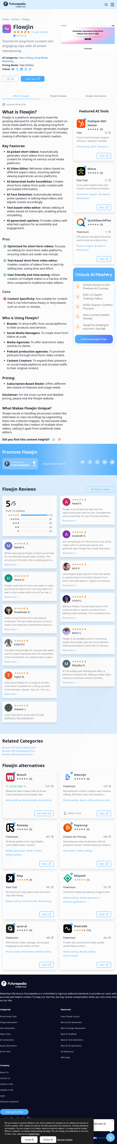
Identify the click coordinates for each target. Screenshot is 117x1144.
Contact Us (5, 1078)
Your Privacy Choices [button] (106, 1138)
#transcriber (103, 800)
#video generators (16, 850)
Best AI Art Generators (71, 1022)
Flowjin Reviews (58, 96)
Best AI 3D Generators (71, 1045)
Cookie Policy (33, 1133)
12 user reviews (39, 32)
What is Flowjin (21, 96)
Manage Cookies (64, 1139)
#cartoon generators (74, 901)
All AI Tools (5, 1051)
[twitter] (17, 69)
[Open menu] (112, 4)
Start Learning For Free (94, 339)
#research (102, 146)
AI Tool (15, 19)
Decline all (48, 1139)
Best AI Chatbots (69, 1034)
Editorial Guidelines (9, 1101)
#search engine (85, 245)
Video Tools (5, 1034)
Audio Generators (8, 1045)
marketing (8, 61)
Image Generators (8, 1022)
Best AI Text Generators (72, 1039)
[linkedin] (21, 69)
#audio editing (87, 800)
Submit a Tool (6, 1084)
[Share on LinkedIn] (104, 462)
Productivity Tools (8, 1016)
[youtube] (13, 69)
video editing (26, 57)
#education (83, 249)
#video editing (13, 800)
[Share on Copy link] (82, 462)
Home (5, 19)
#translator (69, 850)
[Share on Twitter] (97, 462)
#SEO (93, 146)
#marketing (83, 146)
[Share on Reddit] (112, 462)
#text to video (34, 850)
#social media (29, 800)
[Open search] (106, 4)
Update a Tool (6, 1090)
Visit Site (30, 79)
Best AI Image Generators (73, 1028)
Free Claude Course (70, 1016)
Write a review (102, 489)
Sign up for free (14, 1111)
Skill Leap (65, 1057)
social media (41, 57)
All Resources (67, 1051)
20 (12, 79)
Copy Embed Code (52, 463)
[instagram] (26, 69)
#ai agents (104, 194)
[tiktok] (30, 69)
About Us (4, 1072)
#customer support (87, 194)
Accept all (29, 1139)
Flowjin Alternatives (95, 96)
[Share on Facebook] (89, 462)
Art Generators (7, 1039)
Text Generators (7, 1028)
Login (2, 1095)
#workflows (83, 198)
